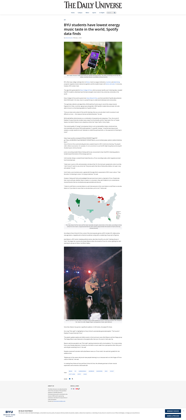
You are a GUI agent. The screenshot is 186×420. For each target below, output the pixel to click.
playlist (112, 371)
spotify (79, 374)
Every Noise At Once (92, 98)
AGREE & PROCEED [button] (173, 416)
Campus (80, 12)
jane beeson (91, 371)
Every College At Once (86, 90)
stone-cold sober (110, 84)
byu (75, 371)
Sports (94, 12)
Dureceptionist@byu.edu (59, 401)
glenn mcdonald (82, 371)
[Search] (114, 12)
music (106, 371)
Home (72, 12)
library (88, 82)
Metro (87, 12)
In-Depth (101, 12)
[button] (183, 410)
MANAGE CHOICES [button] (173, 411)
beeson (70, 371)
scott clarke (72, 374)
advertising (117, 82)
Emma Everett (69, 37)
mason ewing (99, 371)
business (108, 82)
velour (85, 374)
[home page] (93, 6)
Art (65, 19)
